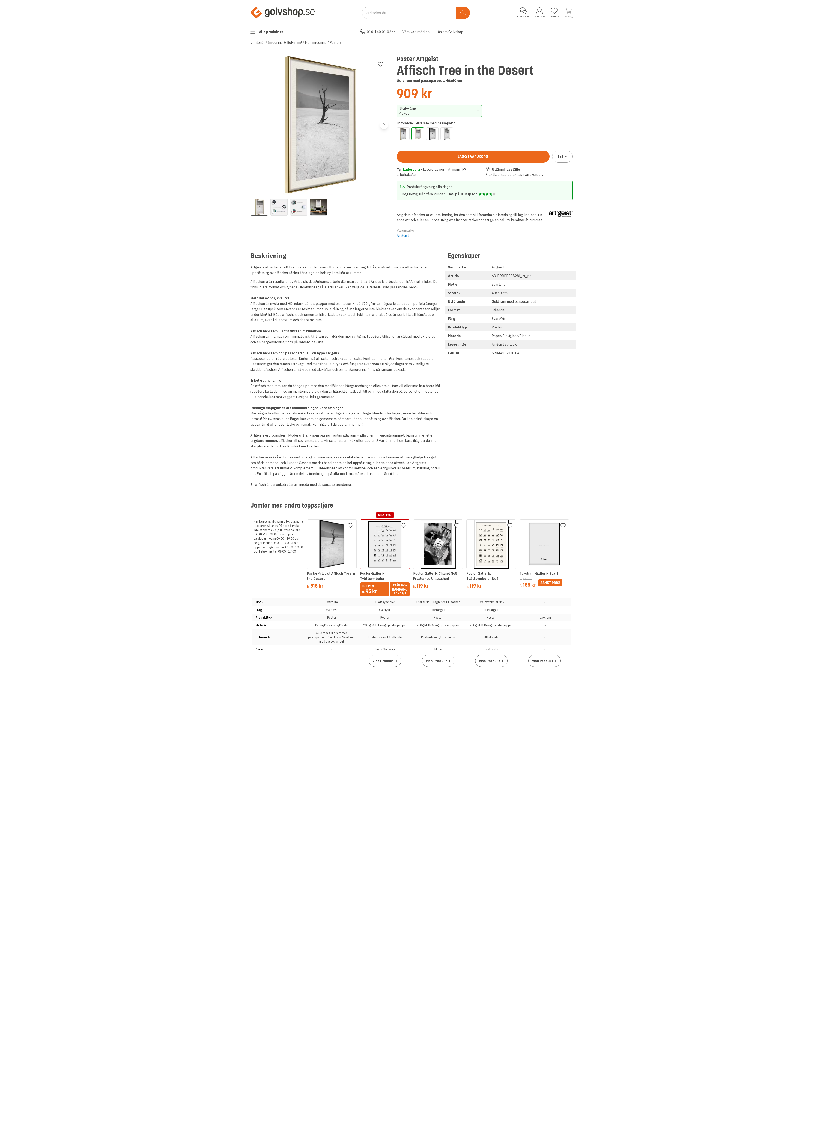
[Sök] (463, 13)
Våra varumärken (416, 32)
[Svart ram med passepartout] (446, 133)
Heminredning (316, 42)
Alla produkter (271, 32)
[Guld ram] (403, 133)
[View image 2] (279, 207)
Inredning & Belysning (285, 42)
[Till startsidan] (282, 12)
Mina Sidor (539, 16)
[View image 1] (259, 207)
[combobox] (439, 111)
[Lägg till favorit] (380, 64)
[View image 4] (318, 207)
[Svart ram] (432, 133)
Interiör (259, 42)
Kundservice (523, 16)
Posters (336, 42)
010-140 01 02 (379, 32)
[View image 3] (298, 207)
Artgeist (403, 235)
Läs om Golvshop (449, 32)
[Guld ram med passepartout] (417, 133)
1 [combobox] (560, 156)
